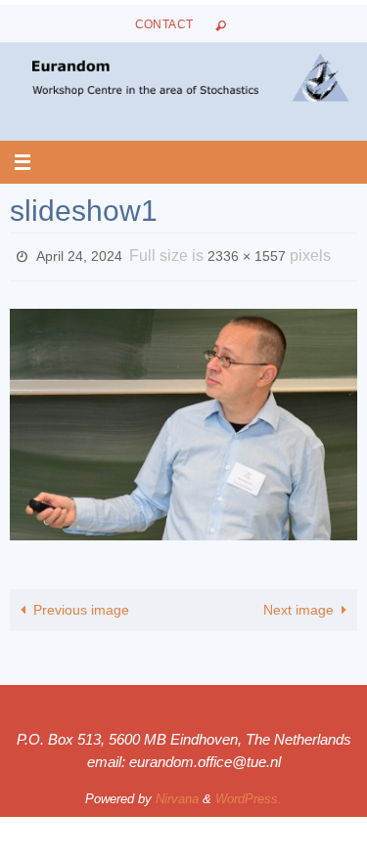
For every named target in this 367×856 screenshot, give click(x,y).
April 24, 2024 (79, 254)
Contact (164, 24)
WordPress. (248, 794)
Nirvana (177, 794)
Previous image (81, 604)
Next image (298, 604)
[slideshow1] (183, 419)
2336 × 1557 (246, 254)
